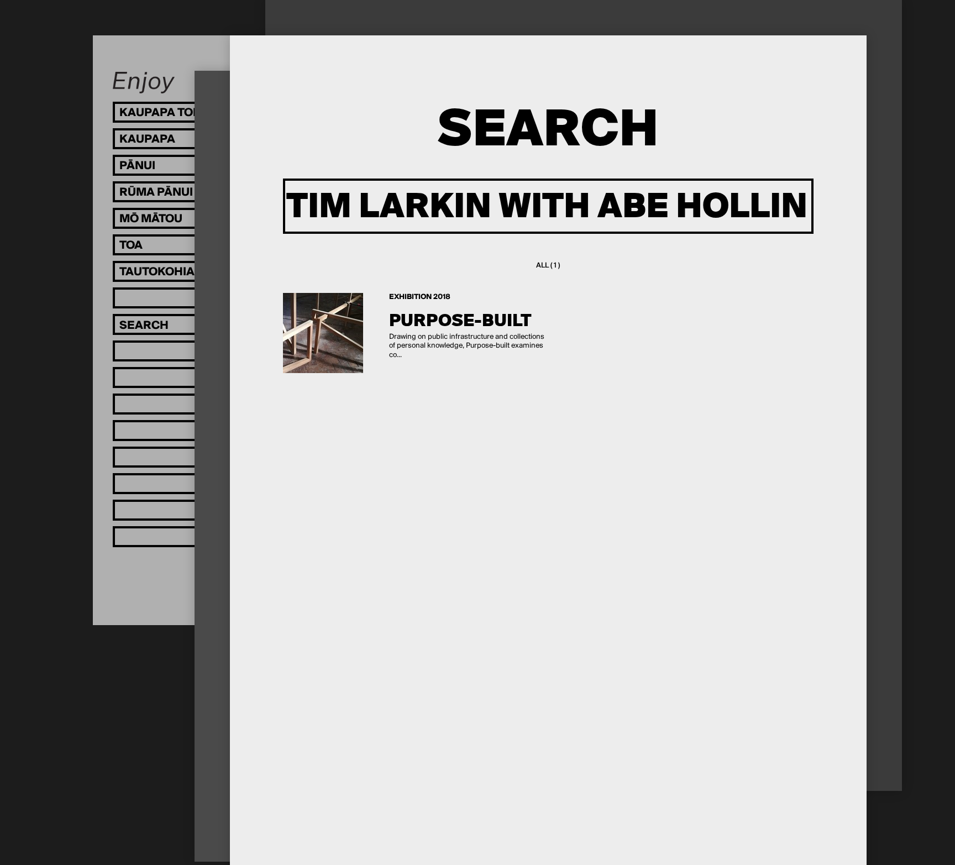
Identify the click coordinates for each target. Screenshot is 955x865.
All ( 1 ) (548, 265)
